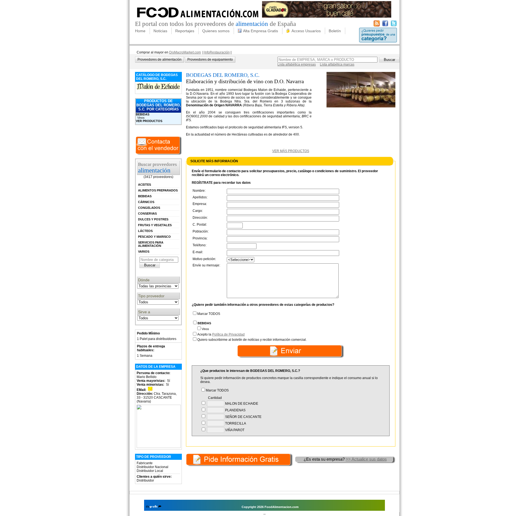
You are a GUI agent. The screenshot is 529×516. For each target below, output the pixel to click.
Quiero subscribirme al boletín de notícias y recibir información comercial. (252, 340)
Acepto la (221, 334)
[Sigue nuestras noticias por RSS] (377, 25)
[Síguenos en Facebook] (385, 25)
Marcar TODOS (208, 314)
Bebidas (142, 114)
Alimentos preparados (158, 190)
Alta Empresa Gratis (260, 31)
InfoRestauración (217, 52)
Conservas (147, 213)
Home (140, 31)
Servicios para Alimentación (150, 244)
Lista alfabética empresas (296, 64)
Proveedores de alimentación (159, 59)
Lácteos (145, 231)
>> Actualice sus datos (366, 459)
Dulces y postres (153, 219)
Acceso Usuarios (306, 31)
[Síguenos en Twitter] (394, 25)
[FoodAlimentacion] (198, 19)
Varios (143, 251)
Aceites (144, 184)
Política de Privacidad (228, 334)
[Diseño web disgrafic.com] (153, 507)
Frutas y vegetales (155, 225)
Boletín (335, 31)
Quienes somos (216, 31)
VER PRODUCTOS (149, 121)
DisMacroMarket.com (185, 52)
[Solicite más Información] (240, 459)
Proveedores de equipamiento (210, 59)
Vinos (141, 117)
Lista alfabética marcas (337, 64)
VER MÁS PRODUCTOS (290, 151)
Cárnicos (146, 202)
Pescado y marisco (154, 236)
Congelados (149, 207)
